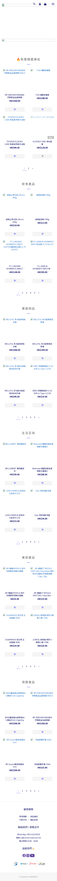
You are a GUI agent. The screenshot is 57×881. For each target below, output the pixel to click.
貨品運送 (34, 816)
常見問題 (23, 816)
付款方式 (23, 819)
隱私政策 (34, 819)
